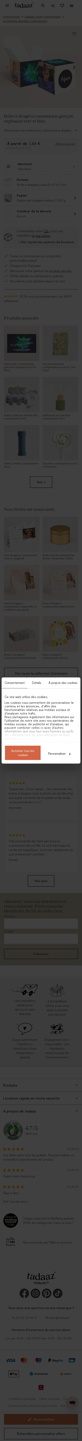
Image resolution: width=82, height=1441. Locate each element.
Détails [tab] (36, 683)
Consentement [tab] (15, 683)
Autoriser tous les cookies (22, 753)
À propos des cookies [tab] (63, 683)
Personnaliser (57, 754)
